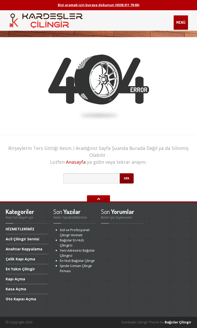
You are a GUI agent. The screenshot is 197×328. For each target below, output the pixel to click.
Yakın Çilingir (20, 268)
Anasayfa (76, 162)
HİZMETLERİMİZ (20, 229)
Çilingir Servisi (22, 239)
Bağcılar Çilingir (178, 322)
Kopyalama (24, 249)
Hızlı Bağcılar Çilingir (77, 260)
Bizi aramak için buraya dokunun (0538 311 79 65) (98, 5)
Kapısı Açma (21, 298)
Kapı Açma (20, 259)
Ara (126, 178)
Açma (15, 278)
